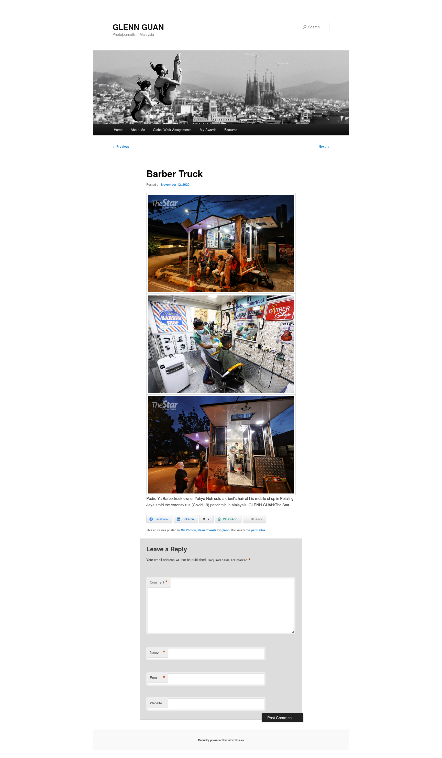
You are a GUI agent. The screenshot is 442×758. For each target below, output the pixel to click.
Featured (230, 129)
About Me (138, 129)
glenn (225, 530)
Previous (121, 146)
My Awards (208, 129)
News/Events (207, 530)
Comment (159, 582)
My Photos (188, 530)
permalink (258, 530)
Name (157, 652)
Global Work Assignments (172, 129)
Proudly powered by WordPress (221, 740)
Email (157, 678)
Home (118, 129)
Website (156, 702)
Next (324, 146)
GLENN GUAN (138, 26)
